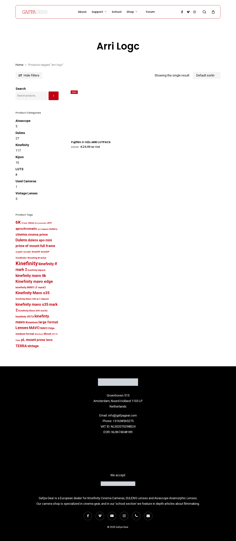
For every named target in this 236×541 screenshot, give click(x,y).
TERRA (21, 346)
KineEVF (36, 251)
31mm (24, 223)
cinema (21, 234)
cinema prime (38, 234)
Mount (47, 333)
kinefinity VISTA (25, 316)
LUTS (19, 169)
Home (19, 64)
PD (53, 334)
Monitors (39, 334)
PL (56, 334)
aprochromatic (26, 228)
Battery (53, 229)
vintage (33, 346)
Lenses (22, 328)
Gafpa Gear (46, 498)
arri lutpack (43, 229)
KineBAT (27, 252)
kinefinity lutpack (36, 270)
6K (18, 222)
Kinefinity (22, 145)
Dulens (20, 133)
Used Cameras (26, 181)
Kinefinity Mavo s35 (33, 293)
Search (21, 88)
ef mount (32, 246)
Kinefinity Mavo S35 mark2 (33, 310)
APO (49, 223)
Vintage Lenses (26, 193)
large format (48, 322)
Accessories (40, 223)
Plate (18, 340)
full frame (47, 246)
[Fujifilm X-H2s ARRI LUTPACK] (91, 111)
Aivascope (23, 121)
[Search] (54, 95)
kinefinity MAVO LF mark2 (31, 287)
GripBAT (19, 252)
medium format (25, 333)
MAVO (34, 328)
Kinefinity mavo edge (34, 281)
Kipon (20, 157)
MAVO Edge (47, 328)
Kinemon (32, 322)
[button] (82, 149)
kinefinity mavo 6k (31, 275)
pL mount (28, 340)
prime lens (45, 340)
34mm (31, 223)
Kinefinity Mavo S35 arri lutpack (32, 299)
